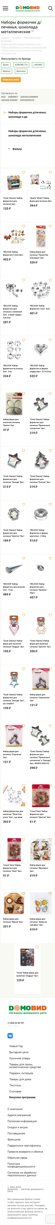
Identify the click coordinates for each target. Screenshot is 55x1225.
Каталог (17, 37)
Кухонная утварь (32, 37)
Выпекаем (6, 41)
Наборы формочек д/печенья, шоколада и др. (24, 47)
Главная (5, 37)
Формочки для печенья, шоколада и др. (21, 44)
